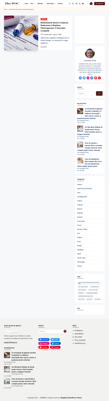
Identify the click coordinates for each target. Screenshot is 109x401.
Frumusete (81, 221)
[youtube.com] (83, 3)
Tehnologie (81, 262)
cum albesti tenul (95, 286)
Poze (79, 241)
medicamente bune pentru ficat (85, 296)
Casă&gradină (82, 197)
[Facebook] (80, 77)
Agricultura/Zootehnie (84, 188)
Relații (79, 246)
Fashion (80, 217)
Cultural (79, 205)
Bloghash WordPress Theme (71, 398)
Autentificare (79, 334)
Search (79, 87)
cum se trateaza (82, 289)
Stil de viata (81, 258)
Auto (78, 192)
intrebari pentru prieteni (92, 293)
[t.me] (76, 3)
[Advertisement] (93, 29)
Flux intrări (78, 337)
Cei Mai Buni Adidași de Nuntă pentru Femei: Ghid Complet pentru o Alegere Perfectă (89, 130)
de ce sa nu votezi (93, 289)
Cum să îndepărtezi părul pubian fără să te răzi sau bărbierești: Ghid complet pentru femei (89, 162)
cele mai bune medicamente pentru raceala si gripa (88, 283)
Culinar (79, 201)
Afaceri (79, 184)
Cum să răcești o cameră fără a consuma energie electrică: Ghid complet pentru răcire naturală (89, 146)
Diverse (79, 209)
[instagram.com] (80, 3)
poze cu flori (81, 299)
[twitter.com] (73, 3)
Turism (79, 266)
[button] (99, 3)
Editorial (80, 213)
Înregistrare (79, 330)
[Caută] (99, 93)
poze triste (89, 299)
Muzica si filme (82, 229)
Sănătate (43, 19)
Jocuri (79, 225)
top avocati (97, 299)
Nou (78, 233)
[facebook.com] (70, 3)
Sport (79, 254)
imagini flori (81, 293)
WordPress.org (80, 343)
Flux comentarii (80, 340)
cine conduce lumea (83, 286)
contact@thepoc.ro (10, 342)
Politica (79, 237)
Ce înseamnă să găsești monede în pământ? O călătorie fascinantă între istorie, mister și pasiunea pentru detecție (89, 113)
